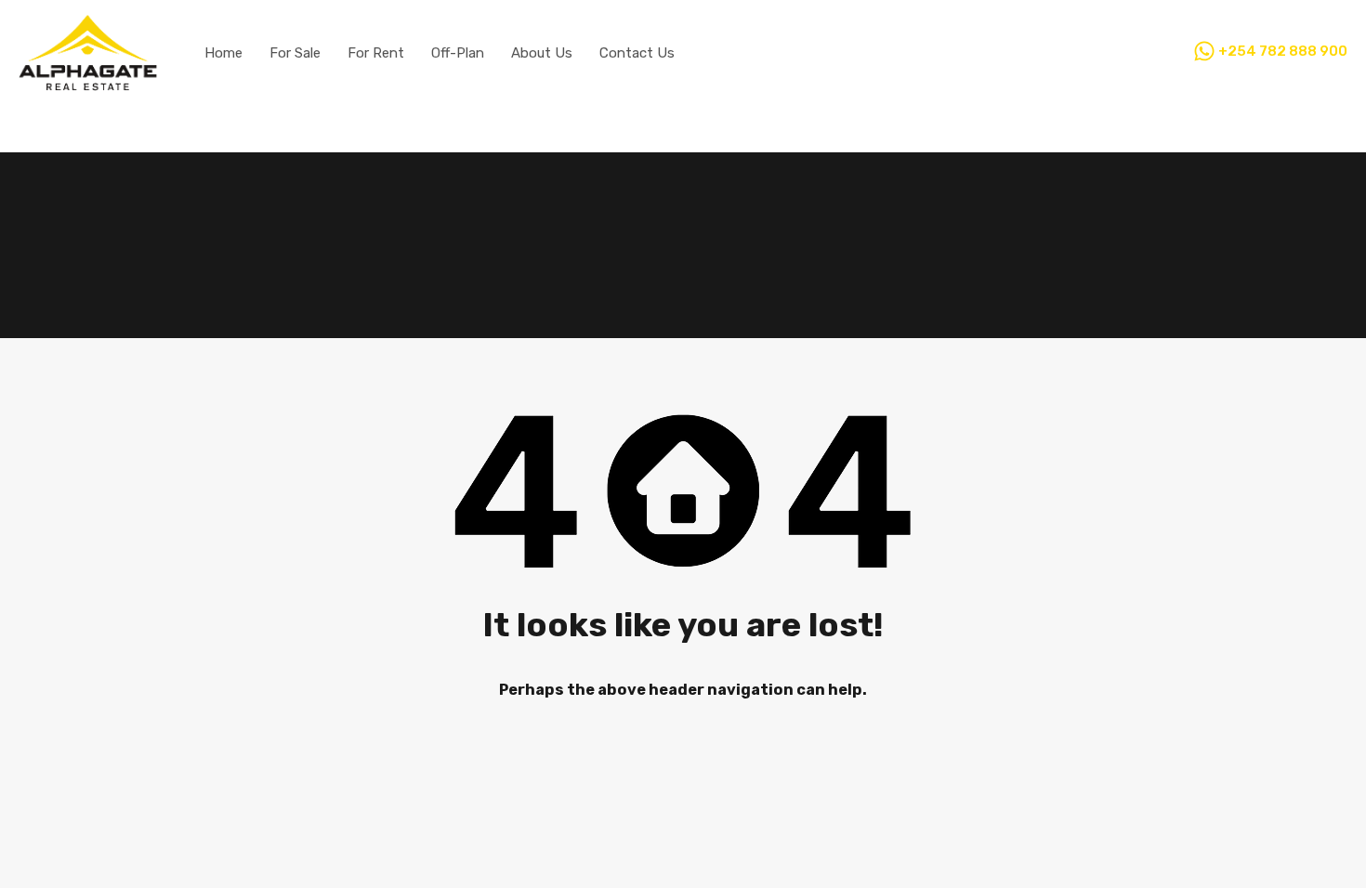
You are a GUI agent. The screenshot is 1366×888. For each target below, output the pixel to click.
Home (223, 53)
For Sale (295, 53)
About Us (541, 53)
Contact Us (637, 53)
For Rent (376, 53)
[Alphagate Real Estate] (88, 82)
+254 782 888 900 (1282, 52)
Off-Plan (457, 53)
